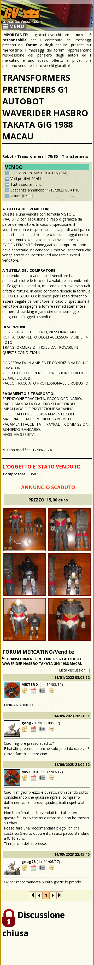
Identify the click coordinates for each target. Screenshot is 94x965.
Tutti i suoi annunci (26, 184)
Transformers (75, 156)
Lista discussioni (72, 670)
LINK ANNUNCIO (18, 704)
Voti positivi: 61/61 (25, 178)
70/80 (53, 156)
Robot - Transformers (23, 156)
